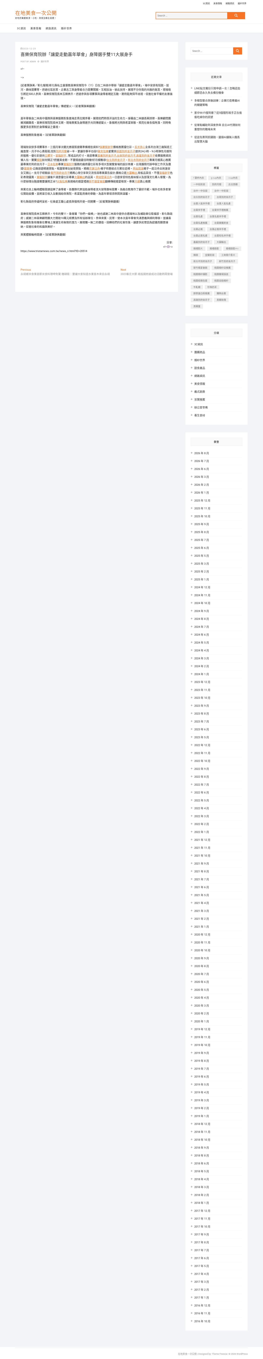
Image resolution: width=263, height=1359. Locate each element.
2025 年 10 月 (202, 516)
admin (32, 61)
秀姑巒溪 (138, 168)
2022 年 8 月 (201, 776)
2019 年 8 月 (201, 1061)
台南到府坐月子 (126, 155)
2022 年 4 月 (201, 808)
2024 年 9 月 (201, 611)
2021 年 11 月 (202, 847)
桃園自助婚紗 (221, 280)
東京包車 (103, 151)
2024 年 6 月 (201, 634)
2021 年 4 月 (201, 903)
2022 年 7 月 (201, 784)
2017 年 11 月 (202, 1218)
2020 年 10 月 (202, 950)
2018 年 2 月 (201, 1195)
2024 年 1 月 (201, 674)
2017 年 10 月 (202, 1226)
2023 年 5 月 (201, 737)
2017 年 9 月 (201, 1234)
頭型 (39, 160)
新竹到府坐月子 (60, 173)
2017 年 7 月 (201, 1250)
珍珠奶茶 (212, 287)
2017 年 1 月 (201, 1297)
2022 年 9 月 (201, 769)
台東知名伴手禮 (222, 235)
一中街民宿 (199, 184)
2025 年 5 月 (201, 555)
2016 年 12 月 (202, 1305)
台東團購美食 (221, 223)
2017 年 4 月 (201, 1274)
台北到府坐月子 (115, 160)
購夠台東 (221, 293)
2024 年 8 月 (201, 619)
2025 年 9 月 (201, 524)
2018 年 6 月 (201, 1163)
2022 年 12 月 (202, 745)
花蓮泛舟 (94, 168)
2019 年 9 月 (201, 1053)
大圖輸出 (131, 173)
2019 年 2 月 (201, 1108)
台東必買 (198, 229)
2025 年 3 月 (201, 563)
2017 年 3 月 (201, 1281)
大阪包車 (62, 181)
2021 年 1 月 (201, 926)
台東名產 (198, 216)
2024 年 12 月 (202, 587)
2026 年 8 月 (201, 453)
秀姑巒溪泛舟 (104, 177)
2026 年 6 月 (201, 469)
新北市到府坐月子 (138, 160)
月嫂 (137, 181)
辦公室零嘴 (201, 407)
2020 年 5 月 (201, 989)
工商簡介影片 (228, 255)
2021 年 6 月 (201, 887)
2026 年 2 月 (201, 484)
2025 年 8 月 (201, 532)
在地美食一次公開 (36, 13)
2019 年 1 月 (201, 1116)
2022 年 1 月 (201, 832)
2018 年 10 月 (202, 1139)
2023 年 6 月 (201, 729)
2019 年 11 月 (202, 1037)
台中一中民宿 (221, 190)
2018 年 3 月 (201, 1187)
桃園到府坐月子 (125, 151)
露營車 (28, 168)
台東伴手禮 (199, 210)
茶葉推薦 (199, 399)
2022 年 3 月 (201, 816)
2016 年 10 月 (202, 1321)
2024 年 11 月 (202, 595)
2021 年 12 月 (202, 840)
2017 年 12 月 (202, 1210)
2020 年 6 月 (201, 982)
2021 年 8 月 (201, 871)
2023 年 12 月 (202, 682)
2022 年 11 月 (202, 753)
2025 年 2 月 (201, 571)
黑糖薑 (196, 306)
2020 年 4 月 (201, 997)
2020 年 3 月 (201, 1005)
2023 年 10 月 (202, 697)
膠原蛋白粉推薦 (201, 293)
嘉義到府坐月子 (107, 155)
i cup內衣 (233, 177)
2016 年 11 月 (202, 1313)
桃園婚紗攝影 (200, 274)
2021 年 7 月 (201, 879)
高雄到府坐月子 (145, 155)
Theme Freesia (219, 1354)
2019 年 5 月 (201, 1084)
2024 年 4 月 (201, 650)
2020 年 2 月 (201, 1013)
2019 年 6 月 (201, 1076)
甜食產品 (199, 368)
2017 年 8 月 (201, 1242)
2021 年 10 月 (202, 855)
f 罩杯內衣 (198, 177)
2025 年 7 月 (201, 540)
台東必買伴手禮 (218, 229)
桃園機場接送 (221, 274)
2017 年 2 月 (201, 1289)
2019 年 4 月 (201, 1092)
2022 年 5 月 (201, 800)
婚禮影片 (198, 248)
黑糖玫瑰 (221, 299)
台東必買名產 (200, 235)
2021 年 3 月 (201, 911)
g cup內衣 (216, 177)
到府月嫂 (61, 151)
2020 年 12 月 (202, 934)
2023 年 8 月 (201, 713)
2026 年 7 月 (201, 461)
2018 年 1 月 (201, 1203)
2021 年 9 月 (201, 863)
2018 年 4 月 (201, 1179)
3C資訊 (206, 3)
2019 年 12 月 (202, 1029)
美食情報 (217, 3)
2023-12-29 (29, 49)
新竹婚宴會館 (97, 181)
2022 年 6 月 (201, 792)
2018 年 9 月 (201, 1147)
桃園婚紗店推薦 (222, 267)
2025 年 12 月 (202, 500)
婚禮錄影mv (232, 248)
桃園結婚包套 (200, 280)
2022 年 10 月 (202, 761)
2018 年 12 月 (202, 1124)
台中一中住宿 (200, 190)
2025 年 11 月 (202, 508)
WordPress (242, 1354)
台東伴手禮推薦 (220, 210)
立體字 (49, 155)
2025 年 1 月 (201, 579)
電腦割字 (60, 155)
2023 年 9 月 (201, 705)
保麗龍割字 (106, 147)
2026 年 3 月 (201, 477)
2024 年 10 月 (202, 603)
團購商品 (199, 352)
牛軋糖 (196, 287)
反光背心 (140, 147)
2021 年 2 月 (201, 918)
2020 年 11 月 (202, 942)
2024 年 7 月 (201, 626)
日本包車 (52, 164)
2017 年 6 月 (201, 1258)
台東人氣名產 (224, 203)
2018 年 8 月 (201, 1155)
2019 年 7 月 (201, 1068)
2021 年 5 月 (201, 895)
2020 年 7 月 (201, 974)
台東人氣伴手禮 (201, 203)
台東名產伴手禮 (218, 216)
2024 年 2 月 (201, 666)
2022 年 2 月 (201, 824)
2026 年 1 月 (201, 492)
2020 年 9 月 (201, 958)
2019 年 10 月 (202, 1045)
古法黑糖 (233, 184)
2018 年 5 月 (201, 1171)
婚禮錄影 (214, 248)
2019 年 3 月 (201, 1100)
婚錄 (195, 255)
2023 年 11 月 (202, 690)
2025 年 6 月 (201, 548)
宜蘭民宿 (209, 255)
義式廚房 (199, 391)
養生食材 (199, 415)
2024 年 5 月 (201, 642)
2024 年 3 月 (201, 658)
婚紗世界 (242, 3)
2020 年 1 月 (201, 1021)
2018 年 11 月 (202, 1132)
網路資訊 (230, 3)
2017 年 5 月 (201, 1266)
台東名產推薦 (200, 223)
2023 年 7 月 (201, 721)
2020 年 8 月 (201, 966)
